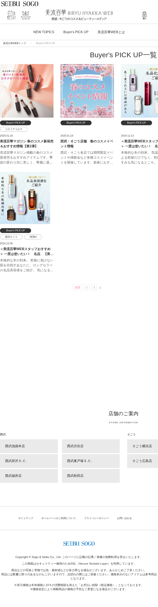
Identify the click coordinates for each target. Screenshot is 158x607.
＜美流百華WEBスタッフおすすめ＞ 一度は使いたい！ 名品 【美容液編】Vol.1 (26, 254)
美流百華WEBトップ (14, 43)
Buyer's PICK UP (75, 32)
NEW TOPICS (43, 32)
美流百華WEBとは (111, 32)
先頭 (77, 287)
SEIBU (33, 236)
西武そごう (11, 236)
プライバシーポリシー (96, 518)
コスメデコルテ (13, 129)
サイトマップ (25, 518)
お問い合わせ (124, 518)
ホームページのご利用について (58, 518)
